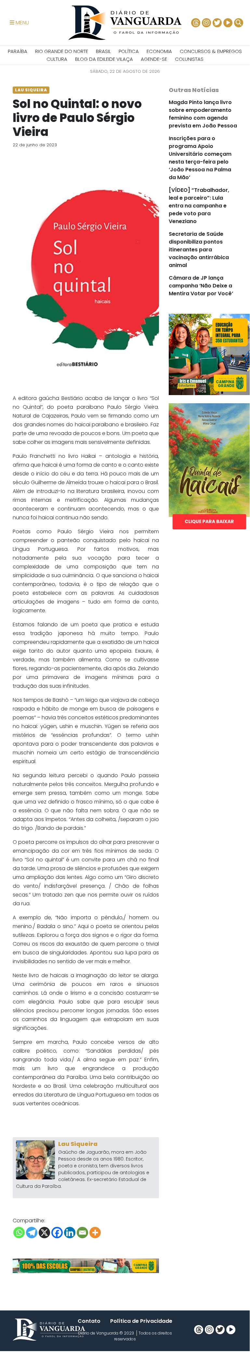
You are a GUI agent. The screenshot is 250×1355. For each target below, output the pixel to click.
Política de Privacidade (141, 1321)
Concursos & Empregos (211, 51)
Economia (159, 51)
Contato (89, 1321)
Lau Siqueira (78, 1144)
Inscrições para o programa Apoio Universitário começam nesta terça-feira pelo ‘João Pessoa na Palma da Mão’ (200, 158)
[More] (95, 1232)
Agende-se (154, 59)
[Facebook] (57, 1232)
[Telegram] (31, 1232)
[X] (44, 1232)
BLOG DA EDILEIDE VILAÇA (104, 59)
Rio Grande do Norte (61, 51)
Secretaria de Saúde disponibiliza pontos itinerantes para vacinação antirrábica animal (199, 249)
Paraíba (17, 51)
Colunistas (189, 59)
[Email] (82, 1232)
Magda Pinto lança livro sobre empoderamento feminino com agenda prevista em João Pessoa (203, 114)
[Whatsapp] (19, 1232)
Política (129, 51)
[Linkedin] (69, 1232)
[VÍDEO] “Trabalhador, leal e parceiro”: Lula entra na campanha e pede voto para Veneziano (199, 205)
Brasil (103, 51)
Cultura (56, 59)
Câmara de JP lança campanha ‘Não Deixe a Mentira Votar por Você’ (201, 285)
